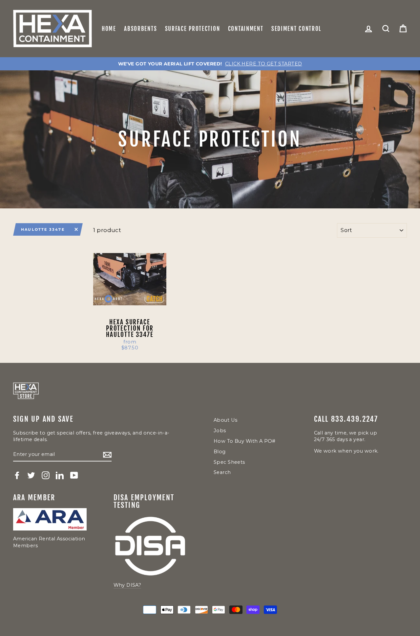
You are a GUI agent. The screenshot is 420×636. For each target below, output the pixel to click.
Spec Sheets (229, 462)
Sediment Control (296, 28)
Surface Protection (192, 28)
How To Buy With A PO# (245, 441)
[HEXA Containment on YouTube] (74, 475)
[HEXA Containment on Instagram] (46, 475)
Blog (220, 452)
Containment (245, 28)
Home (109, 28)
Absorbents (140, 28)
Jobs (220, 431)
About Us (225, 420)
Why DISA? (127, 585)
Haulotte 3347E (43, 229)
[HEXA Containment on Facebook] (17, 475)
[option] (210, 63)
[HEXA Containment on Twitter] (31, 475)
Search (222, 472)
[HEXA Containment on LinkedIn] (60, 475)
